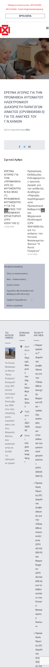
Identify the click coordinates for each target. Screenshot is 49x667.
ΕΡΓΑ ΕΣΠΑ (25, 15)
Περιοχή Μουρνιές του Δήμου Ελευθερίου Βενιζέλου (27, 382)
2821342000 (27, 427)
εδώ (27, 129)
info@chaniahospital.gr (27, 452)
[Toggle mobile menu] (47, 28)
